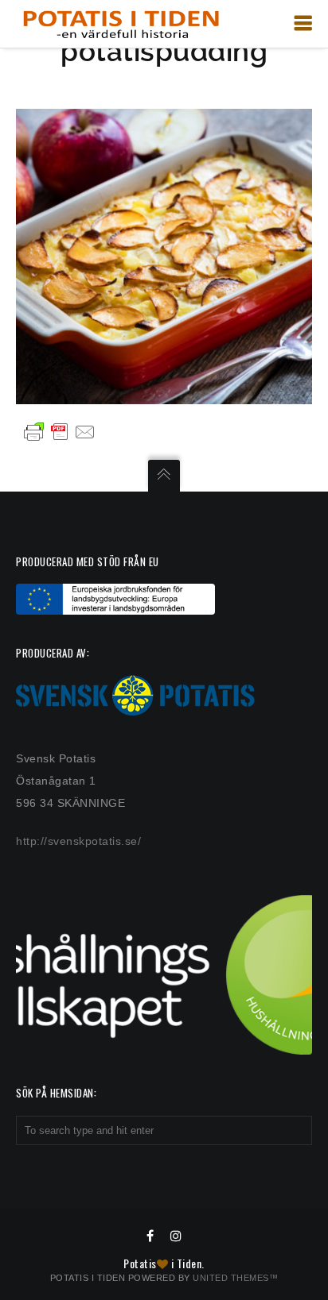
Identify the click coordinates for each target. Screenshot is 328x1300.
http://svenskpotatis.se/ (78, 841)
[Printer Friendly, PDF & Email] (59, 431)
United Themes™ (235, 1278)
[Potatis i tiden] (120, 23)
